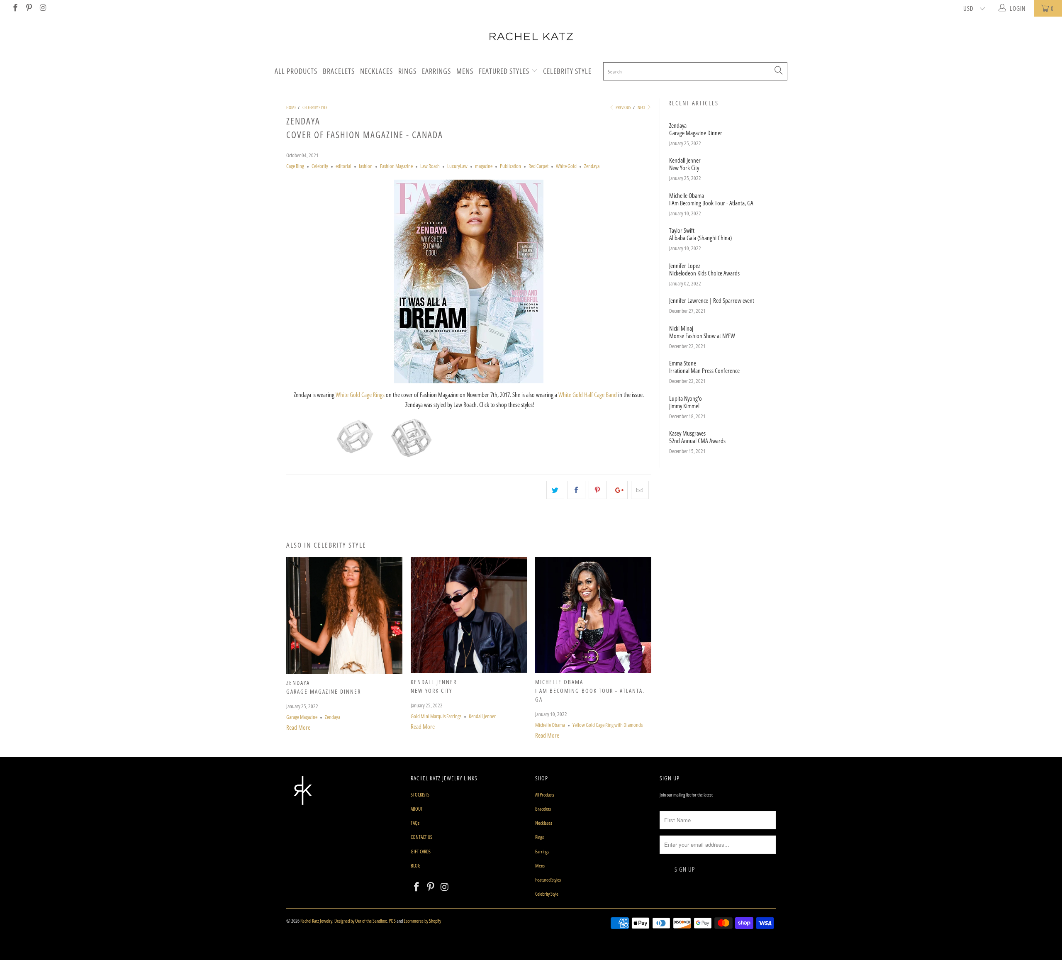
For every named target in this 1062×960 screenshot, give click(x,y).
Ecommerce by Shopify (422, 920)
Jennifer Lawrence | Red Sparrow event (711, 300)
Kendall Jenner (482, 716)
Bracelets (339, 71)
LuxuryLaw (457, 166)
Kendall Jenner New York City (685, 163)
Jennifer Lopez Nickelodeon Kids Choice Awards (704, 269)
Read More (298, 727)
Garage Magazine (301, 717)
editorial (343, 166)
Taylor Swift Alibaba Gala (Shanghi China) (700, 234)
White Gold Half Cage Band (587, 394)
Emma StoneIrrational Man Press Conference (704, 366)
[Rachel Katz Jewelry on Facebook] (14, 8)
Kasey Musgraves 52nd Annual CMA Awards (697, 436)
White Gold (566, 166)
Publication (510, 166)
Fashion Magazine (396, 166)
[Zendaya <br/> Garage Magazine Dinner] (344, 671)
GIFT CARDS (421, 851)
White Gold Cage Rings (360, 394)
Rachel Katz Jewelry (316, 920)
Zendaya (591, 166)
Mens (464, 71)
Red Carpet (538, 166)
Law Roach (430, 166)
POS (392, 920)
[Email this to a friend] (640, 490)
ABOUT (417, 808)
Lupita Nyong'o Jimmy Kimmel (685, 402)
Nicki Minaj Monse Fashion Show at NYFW (702, 331)
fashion (366, 166)
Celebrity (320, 166)
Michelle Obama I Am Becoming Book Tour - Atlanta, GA (590, 690)
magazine (483, 166)
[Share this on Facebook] (576, 490)
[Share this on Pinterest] (598, 490)
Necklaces (376, 71)
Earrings (436, 71)
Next (642, 107)
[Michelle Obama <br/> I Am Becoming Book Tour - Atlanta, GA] (593, 670)
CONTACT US (421, 837)
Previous (623, 107)
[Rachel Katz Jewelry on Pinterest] (28, 8)
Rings (407, 71)
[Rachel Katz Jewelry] (531, 36)
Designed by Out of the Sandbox (360, 920)
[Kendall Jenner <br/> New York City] (469, 670)
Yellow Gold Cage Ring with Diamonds (607, 725)
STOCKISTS (420, 794)
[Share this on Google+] (619, 490)
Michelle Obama (550, 725)
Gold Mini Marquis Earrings (436, 716)
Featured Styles (505, 71)
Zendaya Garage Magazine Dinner (695, 129)
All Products (296, 71)
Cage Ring (295, 166)
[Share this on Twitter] (555, 490)
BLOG (416, 865)
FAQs (415, 822)
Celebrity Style (567, 71)
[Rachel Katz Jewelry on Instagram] (42, 8)
